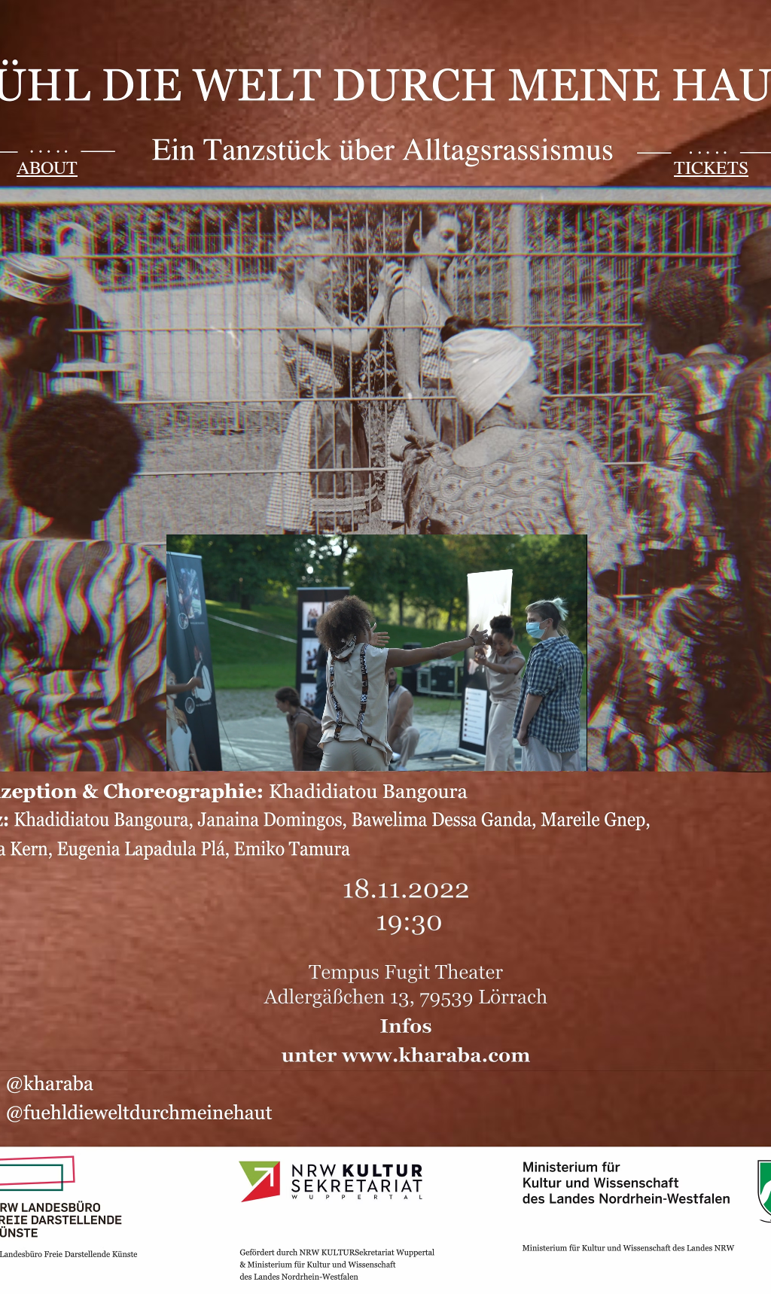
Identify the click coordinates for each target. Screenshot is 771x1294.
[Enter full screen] (567, 750)
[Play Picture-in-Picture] (541, 750)
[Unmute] (211, 750)
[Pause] (186, 750)
